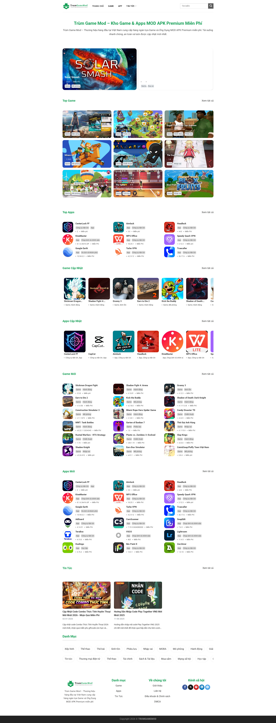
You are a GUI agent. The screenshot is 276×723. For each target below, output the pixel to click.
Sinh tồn (123, 305)
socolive (95, 711)
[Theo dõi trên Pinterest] (196, 687)
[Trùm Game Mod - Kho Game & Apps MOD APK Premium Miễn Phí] (75, 6)
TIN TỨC (130, 6)
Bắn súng (75, 134)
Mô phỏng (76, 86)
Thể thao (126, 193)
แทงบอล (80, 711)
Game (67, 86)
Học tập (85, 548)
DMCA (157, 701)
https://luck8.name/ (191, 711)
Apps (118, 691)
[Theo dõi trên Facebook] (184, 687)
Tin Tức (119, 696)
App (92, 228)
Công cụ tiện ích (82, 228)
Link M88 (123, 711)
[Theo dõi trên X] (190, 687)
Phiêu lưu (126, 134)
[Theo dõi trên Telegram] (207, 687)
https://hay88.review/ (159, 711)
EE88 (129, 711)
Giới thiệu (157, 685)
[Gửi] (210, 6)
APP (120, 6)
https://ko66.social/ (143, 711)
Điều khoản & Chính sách (157, 696)
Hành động (178, 134)
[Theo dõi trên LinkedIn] (201, 687)
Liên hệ (157, 691)
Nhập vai (177, 164)
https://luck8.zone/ (175, 711)
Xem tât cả (207, 100)
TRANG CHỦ (98, 6)
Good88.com (104, 711)
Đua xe (151, 86)
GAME (111, 6)
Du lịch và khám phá (89, 253)
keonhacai (88, 711)
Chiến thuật (127, 164)
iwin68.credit (114, 711)
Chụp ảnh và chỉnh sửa (90, 240)
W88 (133, 711)
